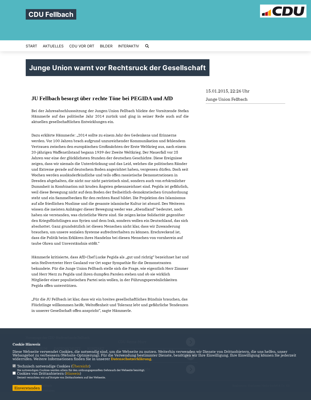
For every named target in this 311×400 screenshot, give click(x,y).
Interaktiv (128, 46)
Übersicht (80, 366)
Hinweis (73, 373)
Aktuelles (53, 46)
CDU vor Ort (81, 46)
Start (31, 46)
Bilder (106, 46)
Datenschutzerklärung (131, 358)
